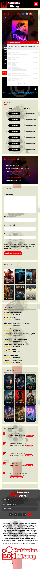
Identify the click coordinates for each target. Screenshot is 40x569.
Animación (7, 509)
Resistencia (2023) (10, 318)
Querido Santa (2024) (11, 355)
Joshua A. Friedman (19, 176)
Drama (13, 171)
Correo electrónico (10, 225)
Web (5, 234)
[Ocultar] (37, 42)
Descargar (14, 113)
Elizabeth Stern (18, 174)
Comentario (8, 194)
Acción (6, 500)
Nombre (7, 216)
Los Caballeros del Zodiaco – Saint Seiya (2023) (19, 334)
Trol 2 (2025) (8, 328)
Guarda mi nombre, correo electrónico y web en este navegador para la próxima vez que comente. (19, 246)
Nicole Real (17, 178)
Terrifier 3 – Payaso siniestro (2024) (15, 339)
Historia (18, 171)
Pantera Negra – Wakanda (13, 312)
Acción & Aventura (10, 504)
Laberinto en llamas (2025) (13, 360)
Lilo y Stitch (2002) (10, 350)
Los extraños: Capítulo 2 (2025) (14, 344)
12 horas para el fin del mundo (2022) (16, 323)
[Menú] (8, 42)
